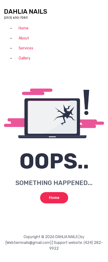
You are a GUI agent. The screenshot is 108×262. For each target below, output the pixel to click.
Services (26, 48)
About (24, 38)
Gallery (24, 58)
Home (24, 28)
